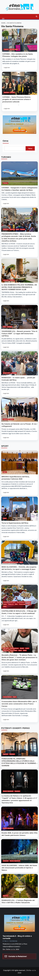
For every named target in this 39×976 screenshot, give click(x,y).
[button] (3, 16)
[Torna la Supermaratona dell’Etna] (19, 509)
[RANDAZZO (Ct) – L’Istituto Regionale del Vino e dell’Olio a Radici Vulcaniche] (19, 886)
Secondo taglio (14, 49)
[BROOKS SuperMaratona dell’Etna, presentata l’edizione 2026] (19, 462)
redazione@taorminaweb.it (11, 946)
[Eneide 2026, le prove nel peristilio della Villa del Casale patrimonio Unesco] (19, 819)
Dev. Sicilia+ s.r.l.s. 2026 (11, 949)
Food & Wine (6, 373)
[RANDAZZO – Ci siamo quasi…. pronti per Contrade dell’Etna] (19, 363)
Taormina (5, 280)
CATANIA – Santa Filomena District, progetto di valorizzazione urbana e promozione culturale (16, 99)
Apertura (6, 92)
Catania (6, 49)
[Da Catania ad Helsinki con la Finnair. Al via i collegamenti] (19, 410)
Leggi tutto (7, 68)
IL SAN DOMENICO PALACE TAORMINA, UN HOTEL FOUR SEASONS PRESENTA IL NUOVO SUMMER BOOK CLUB (19, 287)
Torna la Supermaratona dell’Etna (15, 523)
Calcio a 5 (10, 604)
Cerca (5, 141)
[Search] (36, 16)
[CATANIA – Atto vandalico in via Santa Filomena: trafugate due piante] (19, 40)
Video (4, 606)
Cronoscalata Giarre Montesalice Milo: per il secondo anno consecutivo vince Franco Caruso (19, 704)
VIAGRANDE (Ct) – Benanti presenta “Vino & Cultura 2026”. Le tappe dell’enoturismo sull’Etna (19, 333)
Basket (28, 602)
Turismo (5, 183)
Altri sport (12, 602)
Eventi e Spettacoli (8, 791)
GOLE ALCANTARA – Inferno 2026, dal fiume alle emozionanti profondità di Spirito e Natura (19, 867)
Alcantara (5, 229)
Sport (4, 472)
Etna (17, 229)
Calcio (5, 604)
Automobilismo (21, 602)
